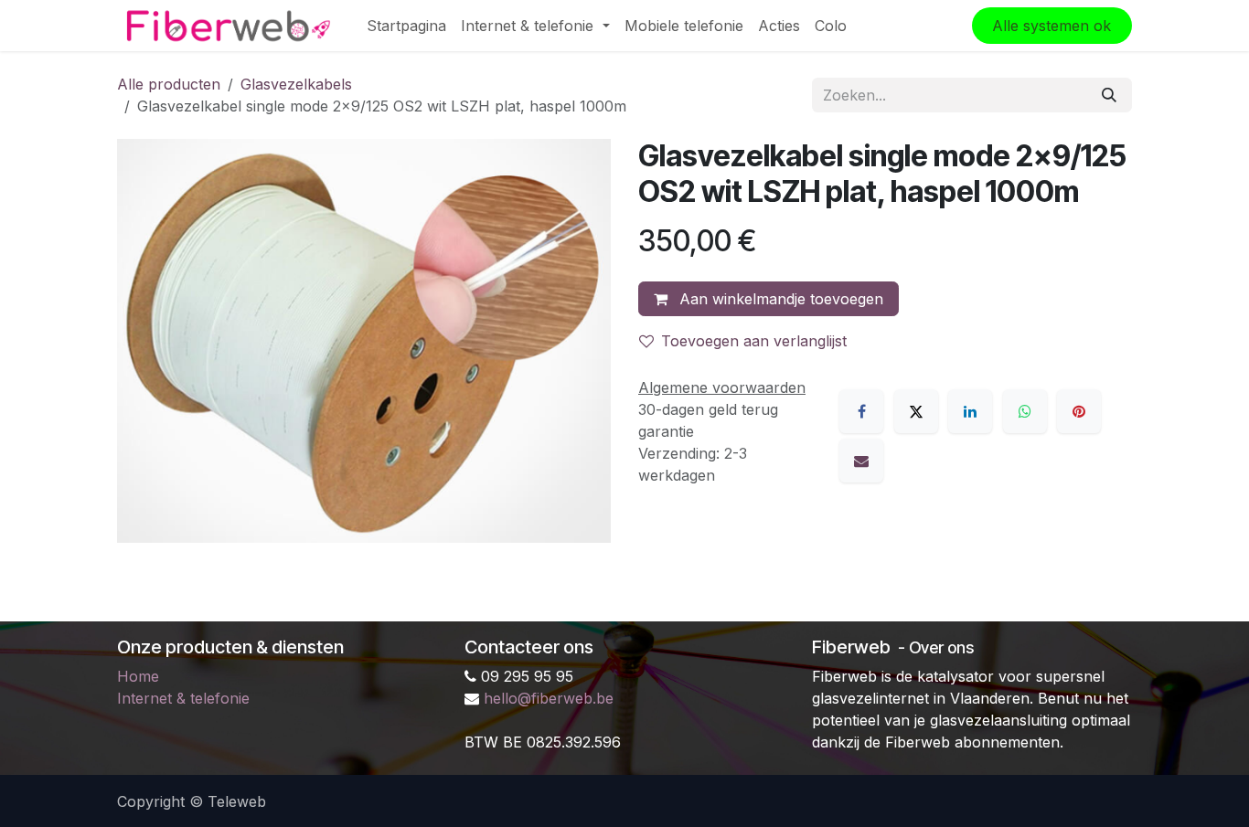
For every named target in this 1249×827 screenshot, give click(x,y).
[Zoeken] (1109, 95)
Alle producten (168, 84)
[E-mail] (861, 460)
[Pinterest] (1079, 411)
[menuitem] (406, 25)
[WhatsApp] (1025, 411)
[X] (916, 411)
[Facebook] (861, 411)
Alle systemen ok (1051, 25)
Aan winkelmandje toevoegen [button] (779, 299)
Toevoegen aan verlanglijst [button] (754, 341)
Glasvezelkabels (296, 84)
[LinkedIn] (970, 411)
